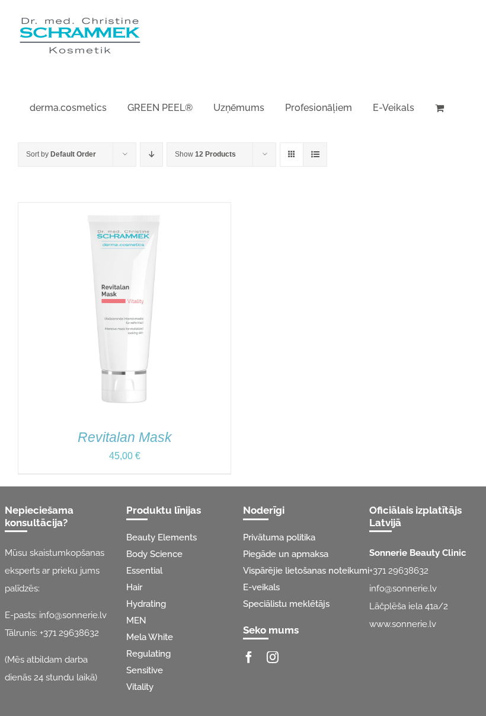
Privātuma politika (279, 537)
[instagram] (273, 657)
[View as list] (315, 154)
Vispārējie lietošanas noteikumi (306, 570)
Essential (144, 570)
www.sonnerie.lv (402, 624)
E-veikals (261, 587)
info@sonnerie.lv (73, 615)
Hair (134, 587)
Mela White (149, 637)
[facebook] (249, 657)
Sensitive (144, 670)
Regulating (148, 653)
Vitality (140, 687)
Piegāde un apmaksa (285, 554)
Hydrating (146, 604)
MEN (136, 620)
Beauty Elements (161, 537)
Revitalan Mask (125, 437)
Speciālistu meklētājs (286, 604)
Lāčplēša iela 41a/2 (408, 606)
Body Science (154, 554)
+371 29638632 (69, 633)
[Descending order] (151, 154)
